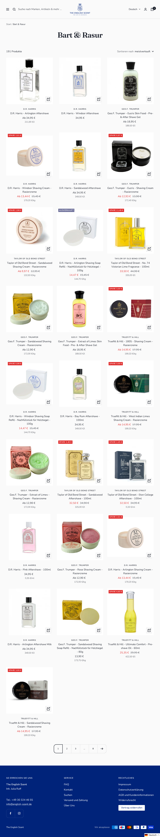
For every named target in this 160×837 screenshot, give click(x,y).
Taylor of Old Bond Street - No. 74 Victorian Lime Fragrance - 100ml (130, 264)
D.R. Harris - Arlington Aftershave (29, 113)
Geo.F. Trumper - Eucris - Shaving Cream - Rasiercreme (130, 190)
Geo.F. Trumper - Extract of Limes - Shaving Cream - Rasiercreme (30, 496)
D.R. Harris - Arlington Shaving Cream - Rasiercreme (130, 571)
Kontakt (68, 789)
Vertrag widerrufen (131, 807)
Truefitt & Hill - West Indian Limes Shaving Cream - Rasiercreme (130, 418)
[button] (152, 835)
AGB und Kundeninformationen (136, 795)
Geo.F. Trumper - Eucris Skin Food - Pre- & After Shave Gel (130, 115)
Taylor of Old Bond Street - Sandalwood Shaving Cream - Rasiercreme (29, 264)
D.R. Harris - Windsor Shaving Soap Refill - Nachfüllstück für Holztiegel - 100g (29, 420)
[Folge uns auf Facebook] (10, 813)
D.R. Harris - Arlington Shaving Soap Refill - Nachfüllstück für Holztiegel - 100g (80, 266)
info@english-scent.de (19, 804)
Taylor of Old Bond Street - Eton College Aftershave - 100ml (130, 496)
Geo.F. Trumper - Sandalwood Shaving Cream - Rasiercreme (29, 343)
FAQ (66, 784)
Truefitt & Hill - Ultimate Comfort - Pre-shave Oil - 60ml (130, 646)
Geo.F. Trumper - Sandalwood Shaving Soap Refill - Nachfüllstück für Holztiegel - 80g (80, 648)
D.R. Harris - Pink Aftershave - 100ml (29, 569)
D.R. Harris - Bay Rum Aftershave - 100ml (80, 418)
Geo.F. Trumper (130, 109)
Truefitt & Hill (130, 337)
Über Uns (69, 805)
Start (8, 24)
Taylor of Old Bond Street (29, 258)
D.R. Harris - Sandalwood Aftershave (80, 188)
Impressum (124, 784)
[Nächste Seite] (102, 748)
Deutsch (133, 9)
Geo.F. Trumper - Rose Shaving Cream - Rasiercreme (79, 571)
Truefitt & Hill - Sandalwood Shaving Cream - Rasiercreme (29, 724)
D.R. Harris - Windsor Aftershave (80, 113)
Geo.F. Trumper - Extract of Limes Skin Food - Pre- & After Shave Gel (80, 343)
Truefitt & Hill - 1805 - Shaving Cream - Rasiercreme (130, 343)
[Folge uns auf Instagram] (19, 813)
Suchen (68, 795)
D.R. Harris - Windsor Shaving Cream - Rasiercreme (29, 190)
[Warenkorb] (152, 9)
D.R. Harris (29, 109)
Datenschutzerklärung (130, 789)
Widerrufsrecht (127, 800)
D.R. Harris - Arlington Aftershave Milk (30, 644)
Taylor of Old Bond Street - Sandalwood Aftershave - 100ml (79, 496)
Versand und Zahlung (76, 800)
